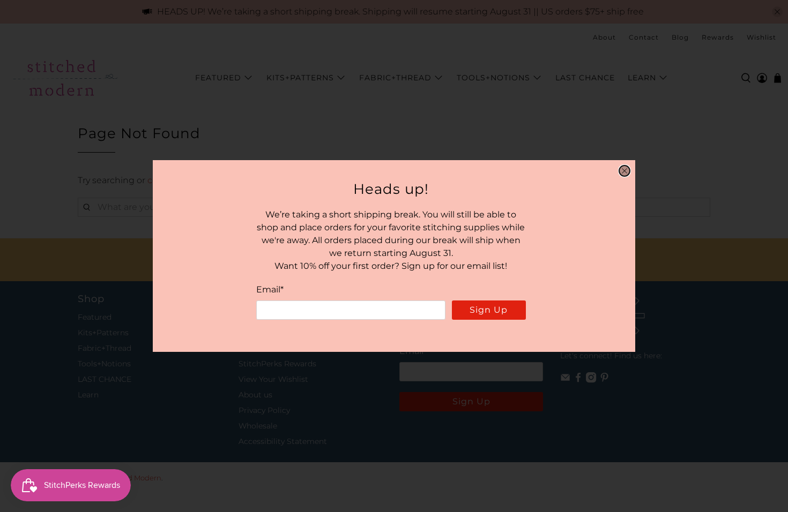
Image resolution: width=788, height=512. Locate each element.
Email (270, 289)
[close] (624, 170)
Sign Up (489, 310)
